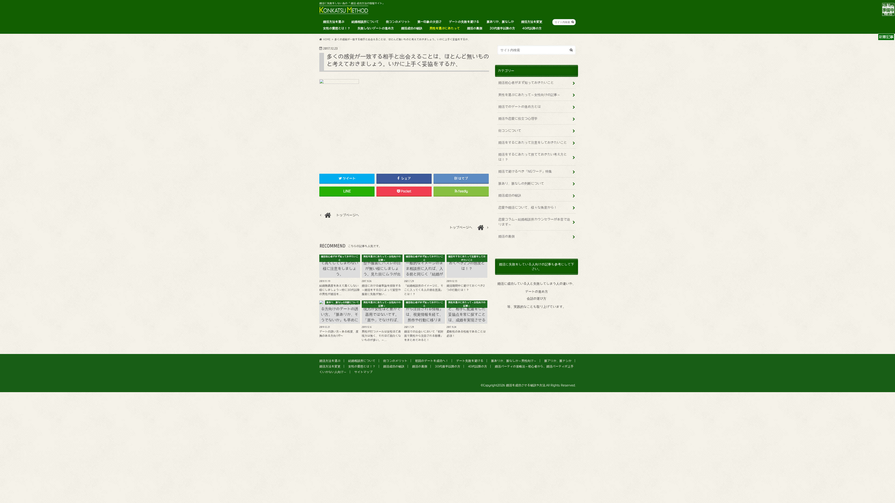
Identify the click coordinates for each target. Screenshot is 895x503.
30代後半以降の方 (502, 28)
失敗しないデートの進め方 (376, 28)
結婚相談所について (365, 21)
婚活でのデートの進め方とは (519, 106)
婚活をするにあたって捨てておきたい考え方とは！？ (532, 157)
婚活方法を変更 (531, 21)
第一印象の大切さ (429, 21)
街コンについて (509, 130)
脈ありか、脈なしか (500, 21)
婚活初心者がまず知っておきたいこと (526, 82)
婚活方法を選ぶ (333, 21)
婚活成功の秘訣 (411, 28)
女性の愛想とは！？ (336, 28)
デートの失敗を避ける (464, 21)
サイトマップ (363, 372)
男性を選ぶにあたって (445, 28)
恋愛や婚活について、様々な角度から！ (527, 207)
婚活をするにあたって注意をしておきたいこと (532, 142)
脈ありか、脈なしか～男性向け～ (514, 360)
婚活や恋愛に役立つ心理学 (517, 118)
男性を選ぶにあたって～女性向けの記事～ (529, 94)
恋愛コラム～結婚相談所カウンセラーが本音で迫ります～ (534, 222)
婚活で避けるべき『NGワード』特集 (525, 171)
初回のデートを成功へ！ (431, 360)
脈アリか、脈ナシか (557, 360)
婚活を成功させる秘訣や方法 (525, 385)
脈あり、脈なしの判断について (521, 183)
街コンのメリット (398, 21)
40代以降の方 (532, 28)
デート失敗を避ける (469, 360)
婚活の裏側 (474, 28)
